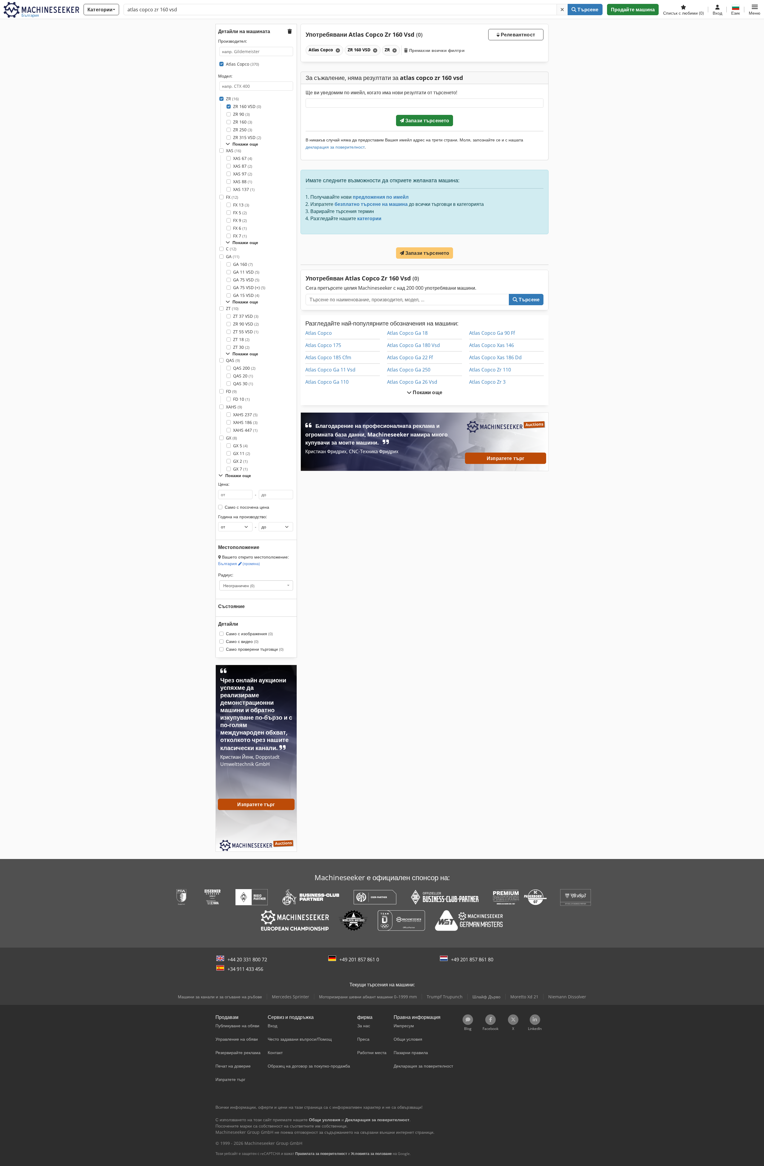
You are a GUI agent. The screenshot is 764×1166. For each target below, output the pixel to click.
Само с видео (242, 641)
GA (232, 256)
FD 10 (241, 399)
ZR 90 (241, 114)
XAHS (234, 407)
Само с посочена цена (247, 507)
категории (369, 218)
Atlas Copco (242, 64)
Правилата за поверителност (321, 1153)
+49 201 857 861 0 (359, 959)
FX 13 (241, 205)
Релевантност (517, 34)
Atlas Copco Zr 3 (487, 382)
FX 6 (240, 228)
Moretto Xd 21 (524, 997)
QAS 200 (244, 368)
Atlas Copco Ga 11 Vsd (330, 369)
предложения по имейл (381, 197)
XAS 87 (242, 166)
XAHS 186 (245, 422)
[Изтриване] (562, 9)
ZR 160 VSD (247, 106)
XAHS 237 (245, 414)
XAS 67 (242, 158)
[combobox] (256, 585)
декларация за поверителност (335, 147)
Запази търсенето (426, 120)
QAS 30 (243, 383)
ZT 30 (241, 347)
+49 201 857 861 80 (472, 959)
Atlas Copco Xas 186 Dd (495, 357)
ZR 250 (242, 129)
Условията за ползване (371, 1153)
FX (232, 197)
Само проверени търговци (255, 649)
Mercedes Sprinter (290, 997)
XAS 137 (244, 189)
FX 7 (240, 236)
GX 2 (240, 461)
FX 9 (240, 220)
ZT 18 (241, 339)
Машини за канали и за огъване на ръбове (220, 997)
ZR (232, 98)
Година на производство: (242, 516)
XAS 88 (242, 181)
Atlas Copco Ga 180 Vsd (413, 345)
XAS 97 (242, 174)
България (239, 563)
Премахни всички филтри (436, 50)
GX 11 (241, 453)
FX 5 (240, 212)
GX (231, 438)
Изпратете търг (505, 458)
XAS (233, 150)
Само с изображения (249, 633)
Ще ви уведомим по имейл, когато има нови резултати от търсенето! (381, 92)
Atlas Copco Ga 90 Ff (492, 333)
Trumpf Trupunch (445, 997)
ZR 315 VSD (247, 137)
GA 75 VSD (246, 280)
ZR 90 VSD (246, 324)
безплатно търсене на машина (371, 204)
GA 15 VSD (246, 295)
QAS (233, 360)
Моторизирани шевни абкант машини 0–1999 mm (368, 997)
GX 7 (240, 469)
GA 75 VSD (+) (249, 287)
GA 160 (243, 264)
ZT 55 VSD (245, 331)
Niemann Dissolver (567, 997)
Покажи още (427, 392)
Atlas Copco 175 (323, 345)
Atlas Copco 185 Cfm (328, 357)
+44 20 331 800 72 (247, 959)
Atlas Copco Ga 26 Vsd (412, 382)
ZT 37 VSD (245, 316)
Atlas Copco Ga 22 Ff (410, 357)
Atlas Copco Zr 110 (490, 369)
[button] (754, 9)
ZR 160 (242, 122)
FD (231, 391)
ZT (232, 308)
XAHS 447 (245, 430)
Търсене (587, 9)
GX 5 (240, 445)
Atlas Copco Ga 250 (408, 369)
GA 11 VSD (246, 272)
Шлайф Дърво (486, 997)
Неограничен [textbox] (239, 585)
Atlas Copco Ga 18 (407, 333)
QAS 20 (243, 376)
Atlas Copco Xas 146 (491, 345)
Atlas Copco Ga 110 (327, 382)
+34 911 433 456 (245, 969)
